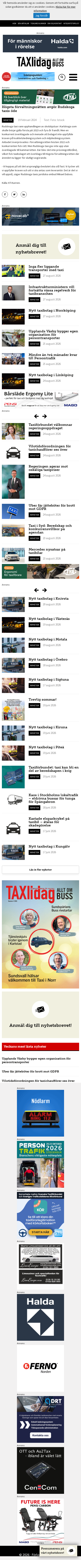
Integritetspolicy (71, 23)
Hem (14, 23)
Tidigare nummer (38, 23)
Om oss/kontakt (54, 23)
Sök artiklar (23, 23)
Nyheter (7, 120)
